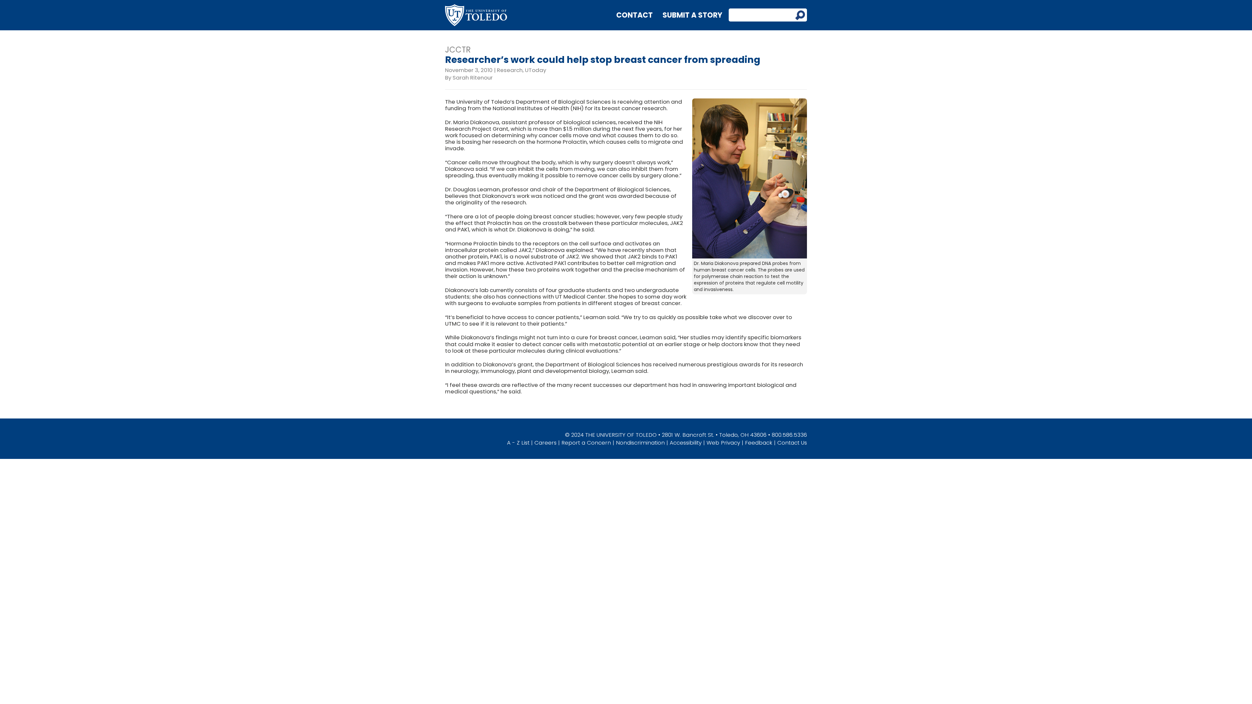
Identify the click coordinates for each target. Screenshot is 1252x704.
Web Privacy (723, 443)
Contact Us (792, 443)
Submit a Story (692, 15)
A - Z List (518, 443)
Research (510, 70)
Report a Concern (586, 443)
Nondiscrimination (640, 443)
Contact (634, 15)
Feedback (758, 443)
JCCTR (458, 49)
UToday (535, 70)
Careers (545, 443)
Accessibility (686, 443)
